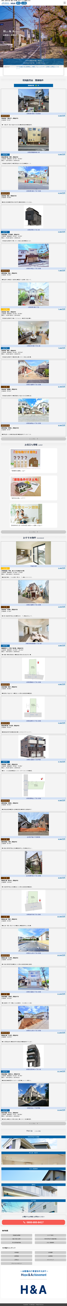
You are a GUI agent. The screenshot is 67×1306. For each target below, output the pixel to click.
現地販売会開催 (16, 1235)
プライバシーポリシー (16, 1263)
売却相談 (16, 1252)
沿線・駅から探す (16, 1238)
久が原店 (24, 3)
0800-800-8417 (35, 1222)
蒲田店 (18, 3)
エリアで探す (50, 1235)
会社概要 (50, 1252)
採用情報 (16, 1256)
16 (36, 85)
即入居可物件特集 (16, 1242)
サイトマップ (50, 1259)
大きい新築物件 (50, 1242)
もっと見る (32, 439)
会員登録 (50, 1256)
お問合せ (16, 1259)
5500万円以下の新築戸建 (50, 1238)
